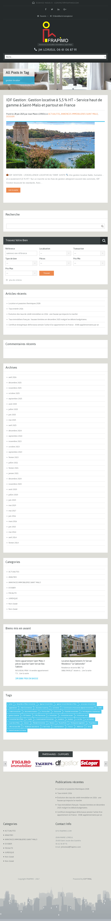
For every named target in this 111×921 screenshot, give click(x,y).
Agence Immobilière (46, 704)
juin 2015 (12, 527)
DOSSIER (10, 116)
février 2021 (13, 468)
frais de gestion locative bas (91, 711)
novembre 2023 (15, 441)
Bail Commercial (26, 708)
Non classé (13, 604)
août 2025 (13, 404)
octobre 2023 (14, 447)
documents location (31, 711)
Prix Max (9, 268)
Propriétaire (93, 723)
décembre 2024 (15, 431)
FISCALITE (13, 593)
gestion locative (14, 715)
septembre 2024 (15, 436)
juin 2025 (12, 415)
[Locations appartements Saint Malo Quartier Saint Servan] (44, 763)
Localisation (44, 249)
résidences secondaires (32, 726)
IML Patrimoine (40, 715)
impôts (30, 719)
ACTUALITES (54, 114)
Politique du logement (78, 723)
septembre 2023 (15, 452)
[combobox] (55, 253)
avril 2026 (12, 377)
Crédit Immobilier (15, 711)
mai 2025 (12, 420)
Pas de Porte (62, 723)
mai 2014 (12, 532)
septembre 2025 (15, 399)
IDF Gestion (27, 715)
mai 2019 (12, 505)
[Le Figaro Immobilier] (20, 764)
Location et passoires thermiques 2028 (24, 303)
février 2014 (13, 543)
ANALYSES (13, 577)
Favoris (43, 16)
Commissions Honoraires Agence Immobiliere (78, 708)
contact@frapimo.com (66, 3)
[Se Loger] (90, 763)
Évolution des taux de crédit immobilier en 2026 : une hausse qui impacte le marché (43, 314)
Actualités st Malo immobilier (26, 704)
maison (26, 723)
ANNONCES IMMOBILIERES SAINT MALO (79, 114)
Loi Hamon (90, 719)
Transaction (78, 249)
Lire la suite (13, 190)
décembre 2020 (15, 479)
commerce (56, 708)
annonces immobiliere (88, 704)
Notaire (52, 723)
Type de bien (11, 258)
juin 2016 (12, 516)
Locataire (61, 719)
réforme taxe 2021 (14, 726)
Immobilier (53, 715)
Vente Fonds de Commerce (17, 730)
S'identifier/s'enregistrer (63, 16)
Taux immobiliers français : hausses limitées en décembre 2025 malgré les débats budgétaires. (48, 319)
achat (10, 704)
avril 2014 (12, 537)
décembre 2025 (15, 383)
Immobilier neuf (82, 715)
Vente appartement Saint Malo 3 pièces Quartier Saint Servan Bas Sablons (30, 664)
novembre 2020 (15, 484)
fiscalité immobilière (71, 711)
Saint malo (47, 726)
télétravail (80, 726)
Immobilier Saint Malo (16, 719)
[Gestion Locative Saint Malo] (67, 763)
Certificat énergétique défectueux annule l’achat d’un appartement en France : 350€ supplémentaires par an (54, 325)
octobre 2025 (14, 393)
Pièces (42, 258)
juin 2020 (12, 500)
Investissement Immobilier (45, 719)
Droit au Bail (46, 711)
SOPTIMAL (87, 879)
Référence (10, 249)
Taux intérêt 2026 (16, 309)
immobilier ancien (67, 715)
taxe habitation (59, 726)
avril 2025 (12, 425)
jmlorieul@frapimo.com (71, 847)
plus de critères (15, 280)
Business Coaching (42, 708)
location (70, 719)
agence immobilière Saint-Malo (67, 704)
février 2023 (13, 457)
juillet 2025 (13, 409)
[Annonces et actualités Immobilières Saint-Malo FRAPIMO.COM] (55, 32)
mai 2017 (12, 511)
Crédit (100, 708)
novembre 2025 (15, 388)
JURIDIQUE (13, 598)
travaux (70, 726)
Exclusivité (57, 711)
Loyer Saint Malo (14, 723)
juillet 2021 (13, 463)
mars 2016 (13, 521)
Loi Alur (79, 719)
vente (89, 726)
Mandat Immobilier (39, 723)
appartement (13, 708)
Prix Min (76, 258)
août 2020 (13, 489)
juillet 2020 (13, 495)
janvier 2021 (13, 473)
